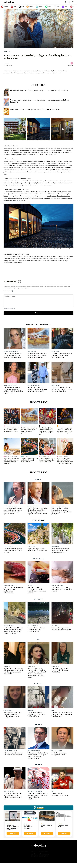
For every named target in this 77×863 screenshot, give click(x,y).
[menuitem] (69, 2)
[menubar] (69, 2)
